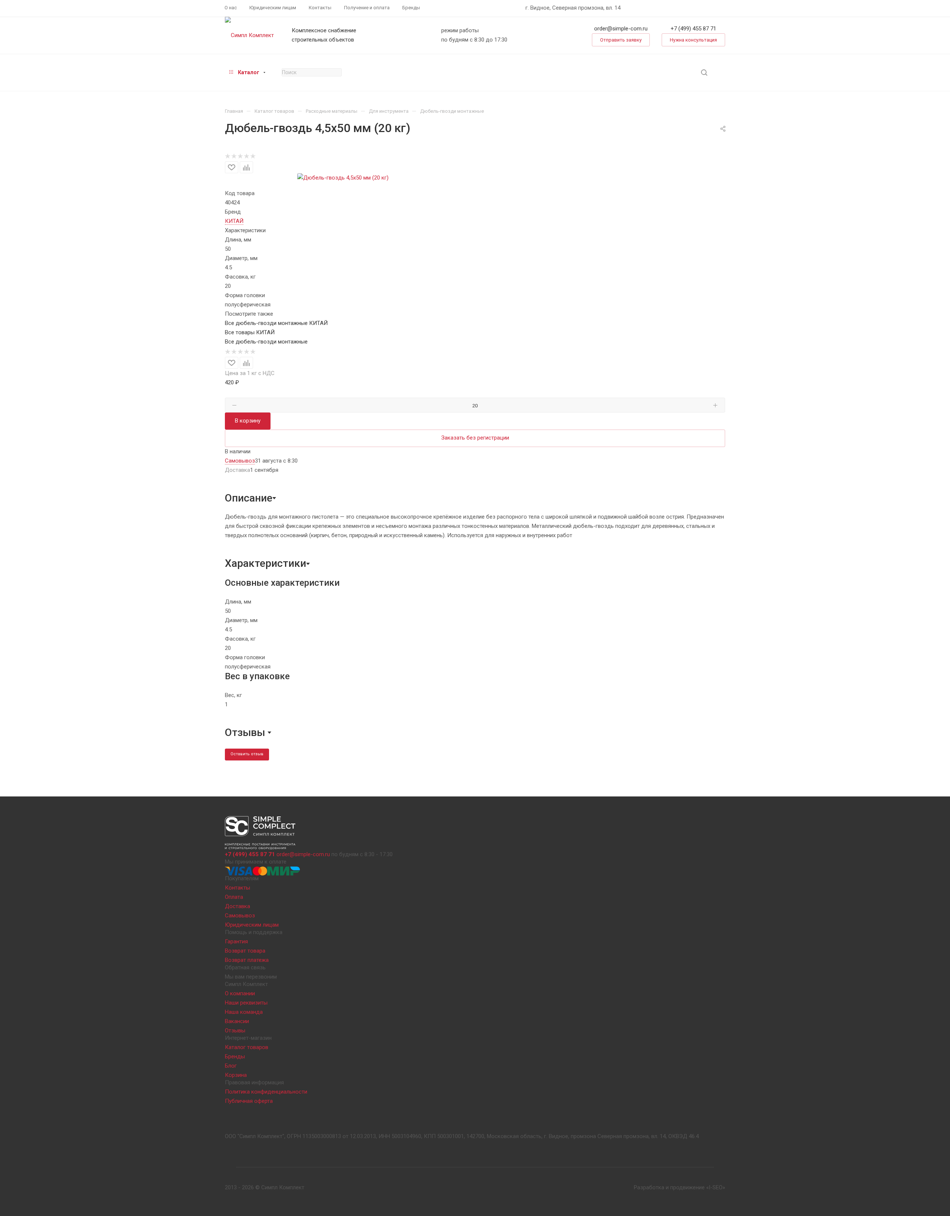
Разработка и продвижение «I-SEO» (679, 1187)
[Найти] (704, 72)
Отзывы (235, 1030)
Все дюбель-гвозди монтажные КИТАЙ (276, 323)
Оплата (234, 897)
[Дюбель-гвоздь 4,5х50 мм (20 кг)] (342, 178)
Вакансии (237, 1021)
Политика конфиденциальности (266, 1091)
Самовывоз (240, 915)
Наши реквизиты (246, 1002)
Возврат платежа (247, 960)
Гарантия (236, 941)
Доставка (237, 906)
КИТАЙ (234, 221)
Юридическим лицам (252, 924)
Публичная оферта (249, 1101)
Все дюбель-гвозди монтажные (266, 341)
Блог (231, 1065)
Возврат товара (245, 950)
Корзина (236, 1075)
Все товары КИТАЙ (250, 332)
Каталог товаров (246, 1047)
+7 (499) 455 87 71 (693, 28)
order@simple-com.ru (621, 28)
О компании (240, 993)
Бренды (235, 1056)
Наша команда (244, 1012)
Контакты (237, 887)
